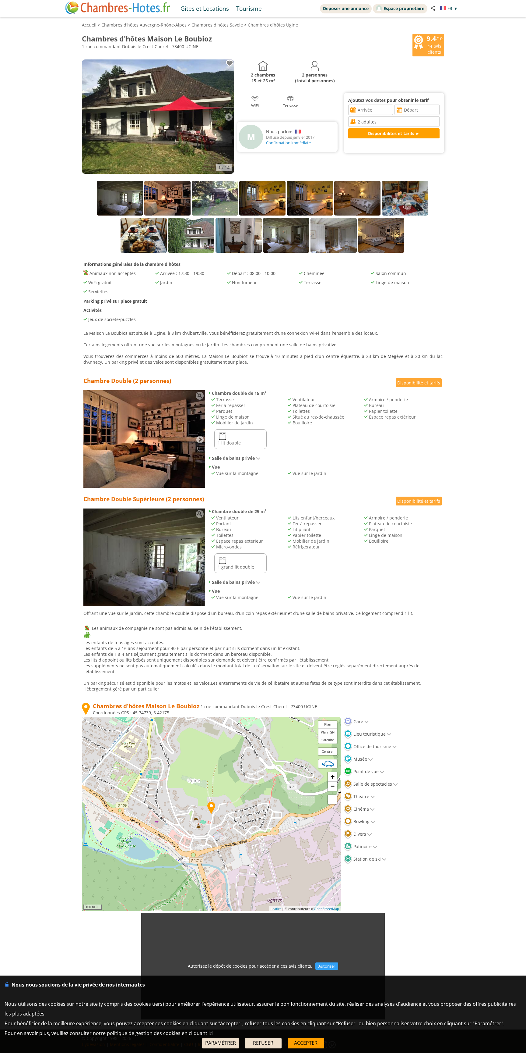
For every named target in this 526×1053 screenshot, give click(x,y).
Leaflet (276, 908)
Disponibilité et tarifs (418, 383)
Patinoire (362, 846)
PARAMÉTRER (220, 1043)
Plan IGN (328, 732)
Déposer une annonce (346, 8)
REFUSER (263, 1043)
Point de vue (365, 771)
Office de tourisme (371, 746)
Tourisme (249, 8)
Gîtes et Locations (205, 8)
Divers (359, 834)
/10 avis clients (434, 44)
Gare (357, 721)
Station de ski (366, 859)
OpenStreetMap (326, 908)
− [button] (333, 786)
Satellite (327, 739)
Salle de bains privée (233, 458)
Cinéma (360, 809)
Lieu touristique (369, 734)
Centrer (328, 751)
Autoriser (326, 966)
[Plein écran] (332, 799)
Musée (359, 759)
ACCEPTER (305, 1043)
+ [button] (333, 776)
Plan (327, 724)
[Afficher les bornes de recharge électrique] (328, 764)
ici (211, 1033)
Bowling (361, 821)
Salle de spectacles (372, 784)
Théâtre (360, 796)
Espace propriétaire (404, 8)
